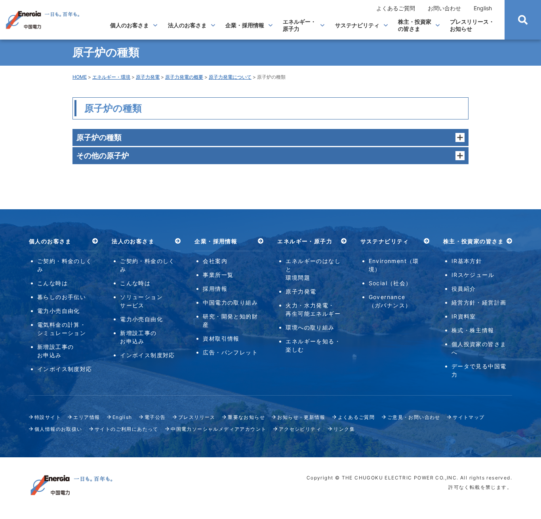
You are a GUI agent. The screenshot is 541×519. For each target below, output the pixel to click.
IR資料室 (463, 316)
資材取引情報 (221, 338)
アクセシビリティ (300, 429)
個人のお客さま (129, 25)
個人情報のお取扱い (58, 429)
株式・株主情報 (472, 330)
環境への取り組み (310, 327)
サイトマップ (468, 417)
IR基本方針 (466, 261)
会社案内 (215, 261)
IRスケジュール (472, 274)
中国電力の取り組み (230, 302)
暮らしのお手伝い (61, 297)
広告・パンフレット (230, 352)
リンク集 (344, 429)
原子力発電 (148, 77)
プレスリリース (196, 417)
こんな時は (52, 283)
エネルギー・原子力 (299, 25)
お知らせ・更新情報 (301, 417)
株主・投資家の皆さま (414, 25)
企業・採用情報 (244, 25)
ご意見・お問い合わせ (413, 417)
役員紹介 (463, 288)
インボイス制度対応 (64, 369)
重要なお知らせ (246, 417)
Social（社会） (390, 283)
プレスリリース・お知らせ (472, 25)
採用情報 (215, 288)
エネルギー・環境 (111, 77)
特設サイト (47, 417)
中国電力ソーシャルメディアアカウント (218, 429)
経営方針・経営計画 (479, 302)
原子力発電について (230, 77)
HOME (79, 77)
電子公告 (155, 417)
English (483, 8)
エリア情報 (86, 417)
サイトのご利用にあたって (126, 429)
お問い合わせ (444, 8)
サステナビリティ (357, 25)
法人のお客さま (187, 25)
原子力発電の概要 (184, 77)
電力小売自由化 (58, 310)
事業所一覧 (218, 274)
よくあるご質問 (395, 8)
